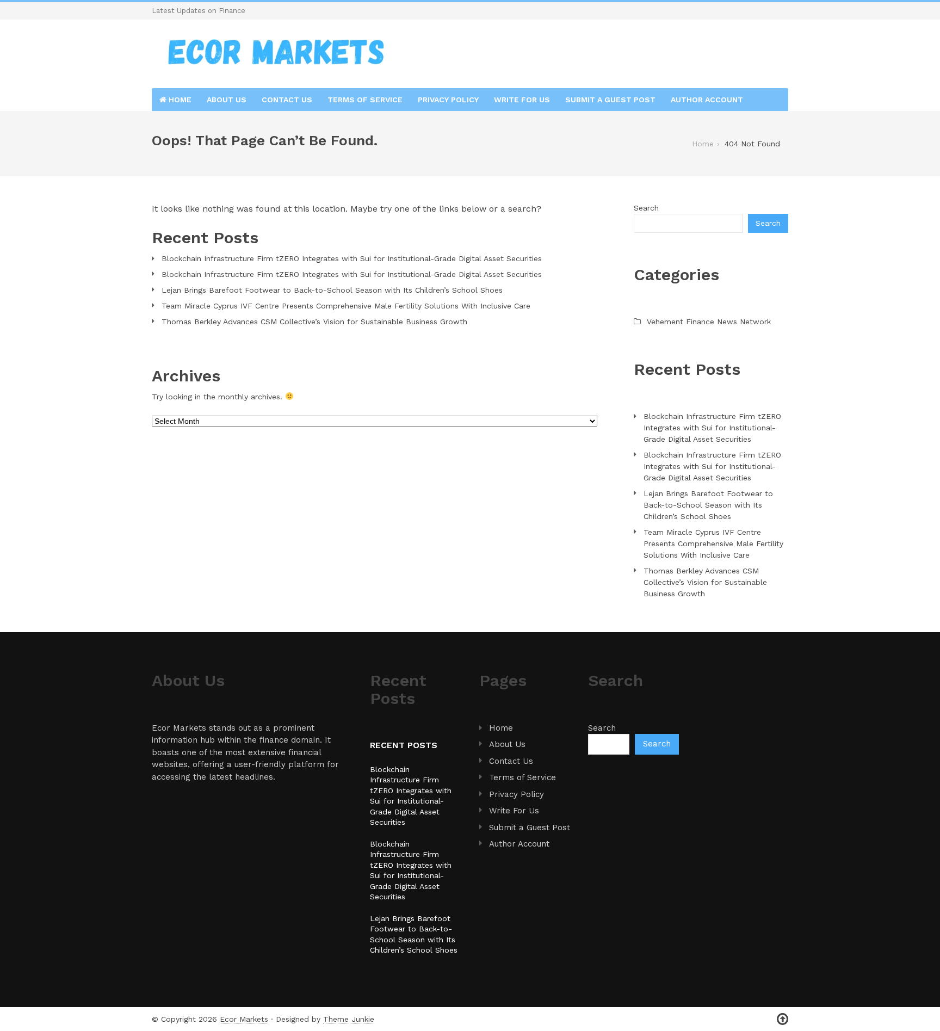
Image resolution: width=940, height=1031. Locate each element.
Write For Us (522, 99)
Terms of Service (365, 99)
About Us (226, 99)
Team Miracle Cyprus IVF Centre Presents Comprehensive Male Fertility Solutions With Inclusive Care (346, 305)
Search (646, 207)
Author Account (707, 99)
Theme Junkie (348, 1019)
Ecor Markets (244, 1019)
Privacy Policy (448, 99)
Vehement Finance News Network (709, 321)
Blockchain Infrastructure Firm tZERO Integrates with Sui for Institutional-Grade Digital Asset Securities (352, 258)
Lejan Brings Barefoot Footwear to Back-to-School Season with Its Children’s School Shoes (332, 290)
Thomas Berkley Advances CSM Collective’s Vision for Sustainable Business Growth (314, 321)
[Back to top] (782, 1019)
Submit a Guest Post (610, 99)
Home (178, 99)
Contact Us (287, 99)
